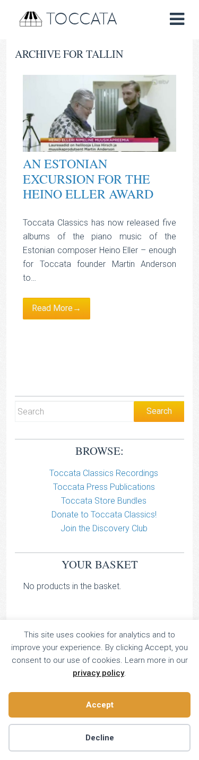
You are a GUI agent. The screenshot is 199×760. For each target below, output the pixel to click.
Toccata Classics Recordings (103, 473)
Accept (100, 705)
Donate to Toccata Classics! (104, 514)
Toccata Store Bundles (103, 501)
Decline (99, 737)
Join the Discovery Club (104, 528)
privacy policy (98, 673)
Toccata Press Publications (104, 487)
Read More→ (56, 308)
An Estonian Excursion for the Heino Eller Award (88, 179)
